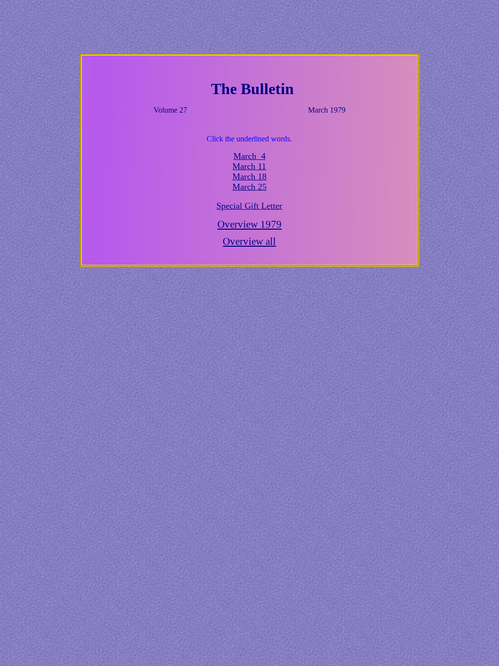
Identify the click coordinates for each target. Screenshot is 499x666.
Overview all (249, 241)
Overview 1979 (249, 224)
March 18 (249, 176)
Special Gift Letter (249, 206)
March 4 (249, 156)
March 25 (249, 187)
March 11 (249, 166)
